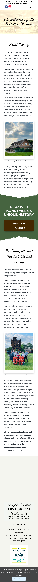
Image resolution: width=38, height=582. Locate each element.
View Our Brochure (19, 225)
